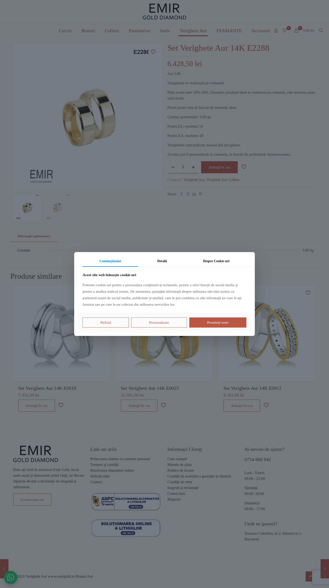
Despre (216, 261)
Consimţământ (110, 261)
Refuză (105, 322)
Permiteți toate (218, 322)
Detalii (162, 261)
